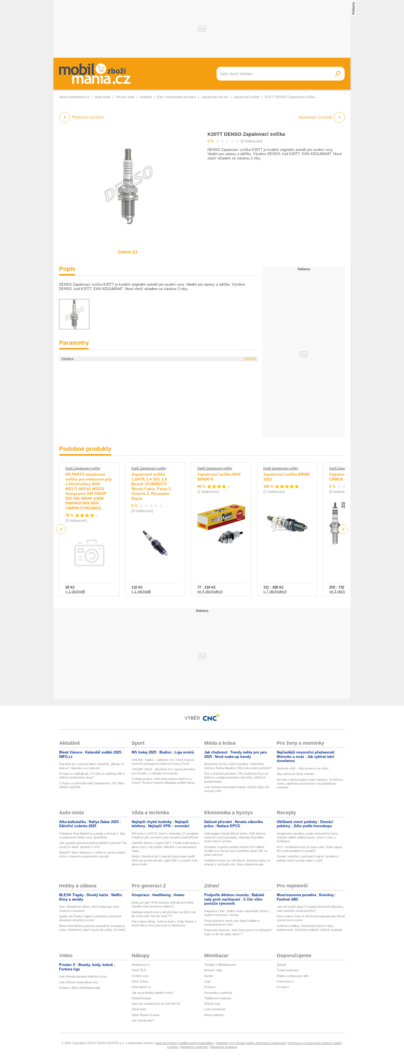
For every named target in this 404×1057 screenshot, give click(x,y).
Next (343, 529)
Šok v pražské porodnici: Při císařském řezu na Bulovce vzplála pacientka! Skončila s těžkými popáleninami (236, 777)
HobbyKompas (141, 998)
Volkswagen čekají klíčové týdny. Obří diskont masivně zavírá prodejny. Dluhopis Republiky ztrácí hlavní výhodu (234, 837)
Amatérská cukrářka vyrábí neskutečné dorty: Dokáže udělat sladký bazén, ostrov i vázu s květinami (308, 837)
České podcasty (288, 970)
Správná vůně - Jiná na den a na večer (303, 768)
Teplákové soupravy (217, 998)
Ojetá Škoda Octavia (145, 1015)
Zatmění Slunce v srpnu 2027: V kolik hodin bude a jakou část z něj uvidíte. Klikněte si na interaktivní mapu (165, 846)
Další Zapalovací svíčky (82, 468)
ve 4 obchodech (210, 591)
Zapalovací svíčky (246, 97)
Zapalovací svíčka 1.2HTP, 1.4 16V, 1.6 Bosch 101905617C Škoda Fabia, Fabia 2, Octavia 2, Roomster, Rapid (151, 486)
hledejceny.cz (141, 964)
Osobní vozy (140, 976)
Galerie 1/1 (128, 251)
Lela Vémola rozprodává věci (78, 982)
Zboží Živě (139, 970)
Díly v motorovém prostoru (176, 97)
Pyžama (209, 987)
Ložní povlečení (214, 1009)
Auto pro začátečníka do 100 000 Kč (156, 1003)
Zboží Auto (139, 1009)
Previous (61, 529)
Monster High (213, 970)
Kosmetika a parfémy (218, 992)
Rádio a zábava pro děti (292, 976)
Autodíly (146, 97)
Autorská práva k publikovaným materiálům (184, 1043)
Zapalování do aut (214, 97)
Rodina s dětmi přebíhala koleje (80, 987)
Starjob (281, 964)
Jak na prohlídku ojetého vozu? (152, 992)
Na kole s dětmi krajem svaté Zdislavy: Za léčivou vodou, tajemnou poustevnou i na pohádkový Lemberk (310, 783)
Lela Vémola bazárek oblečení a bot (83, 976)
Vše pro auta (124, 97)
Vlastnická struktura (223, 1046)
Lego (207, 981)
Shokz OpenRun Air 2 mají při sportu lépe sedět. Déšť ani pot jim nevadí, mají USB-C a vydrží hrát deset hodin (164, 860)
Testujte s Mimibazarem (220, 964)
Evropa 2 (283, 987)
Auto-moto (102, 97)
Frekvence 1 (285, 981)
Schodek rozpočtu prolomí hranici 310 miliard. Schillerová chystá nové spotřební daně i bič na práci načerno (235, 851)
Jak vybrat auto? (143, 1020)
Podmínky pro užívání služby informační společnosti (251, 1043)
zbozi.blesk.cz (141, 987)
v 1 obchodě (75, 591)
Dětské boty (212, 1003)
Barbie (208, 976)
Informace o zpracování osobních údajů (314, 1043)
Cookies (172, 1046)
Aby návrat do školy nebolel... (296, 773)
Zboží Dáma (140, 981)
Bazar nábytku (214, 1015)
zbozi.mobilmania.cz (74, 97)
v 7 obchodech (275, 591)
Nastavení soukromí (194, 1046)
